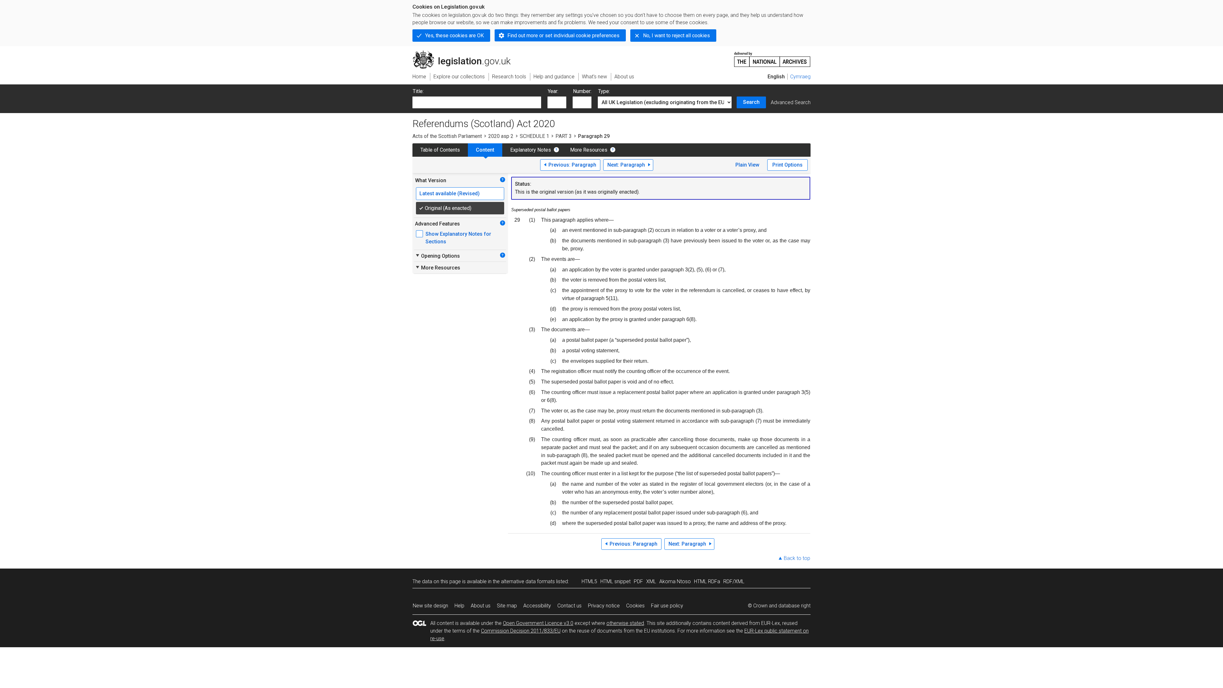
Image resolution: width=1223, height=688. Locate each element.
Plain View (747, 165)
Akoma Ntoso (675, 581)
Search (751, 102)
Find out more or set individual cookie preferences (563, 35)
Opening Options (437, 256)
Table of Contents (440, 150)
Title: (418, 91)
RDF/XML (733, 581)
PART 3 (563, 136)
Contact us (569, 606)
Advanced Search (791, 102)
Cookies (635, 606)
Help (459, 606)
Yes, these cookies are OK (454, 35)
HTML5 (589, 581)
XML (651, 581)
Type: (604, 91)
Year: (553, 91)
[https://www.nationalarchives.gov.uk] (772, 57)
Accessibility (537, 606)
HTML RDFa (707, 581)
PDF (638, 581)
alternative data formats (528, 581)
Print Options (787, 165)
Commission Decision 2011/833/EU (521, 631)
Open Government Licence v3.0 (538, 623)
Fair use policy (667, 606)
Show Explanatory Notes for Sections (458, 238)
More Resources (588, 150)
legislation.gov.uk (465, 53)
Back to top (797, 558)
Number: (582, 91)
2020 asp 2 (500, 136)
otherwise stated (625, 623)
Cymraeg (800, 77)
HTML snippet (615, 581)
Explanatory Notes (530, 150)
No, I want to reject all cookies (676, 35)
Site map (507, 606)
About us (480, 606)
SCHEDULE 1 (534, 136)
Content (485, 150)
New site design (430, 606)
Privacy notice (604, 606)
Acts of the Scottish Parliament (447, 136)
